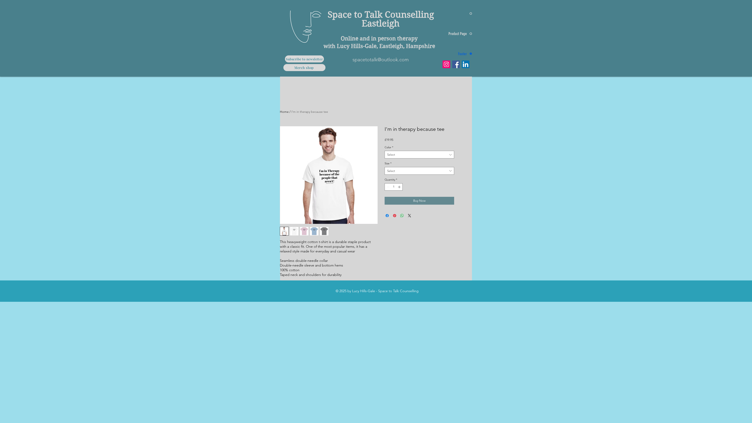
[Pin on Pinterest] (394, 215)
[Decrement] (387, 186)
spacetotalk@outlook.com (380, 59)
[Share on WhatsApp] (402, 215)
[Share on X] (409, 215)
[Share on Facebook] (387, 215)
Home (284, 112)
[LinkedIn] (465, 64)
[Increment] (399, 186)
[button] (304, 58)
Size (388, 163)
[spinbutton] (393, 186)
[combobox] (419, 154)
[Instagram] (446, 64)
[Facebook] (456, 64)
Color (389, 147)
